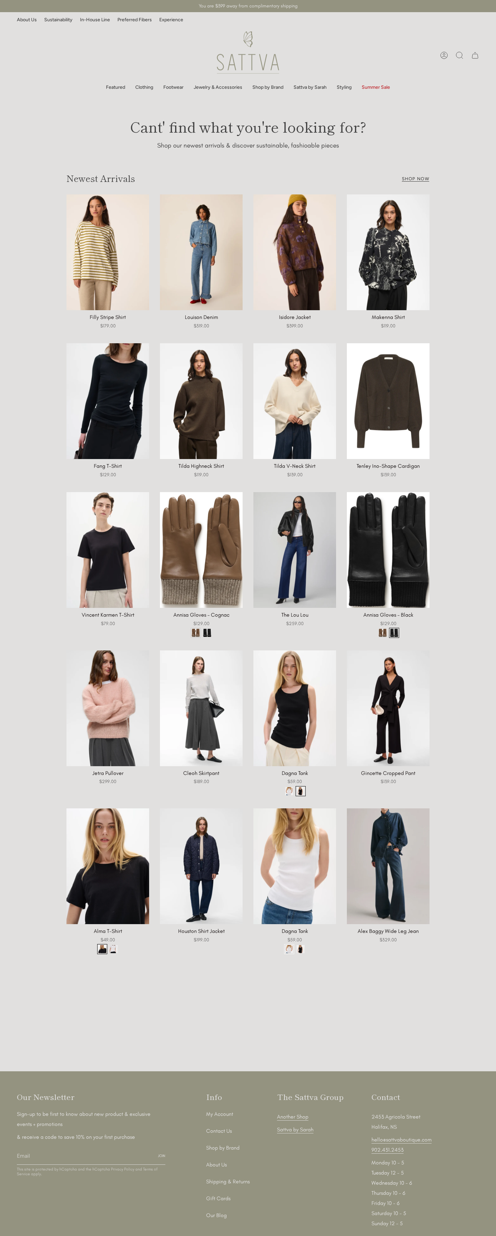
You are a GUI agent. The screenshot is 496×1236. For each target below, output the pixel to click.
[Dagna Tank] (294, 708)
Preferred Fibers (134, 20)
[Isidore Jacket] (294, 252)
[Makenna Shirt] (388, 252)
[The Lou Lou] (294, 550)
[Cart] (475, 55)
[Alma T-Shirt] (107, 866)
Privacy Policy (122, 1169)
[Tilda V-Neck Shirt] (294, 401)
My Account (219, 1114)
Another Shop (292, 1116)
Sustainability (58, 20)
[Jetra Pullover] (107, 708)
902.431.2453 (387, 1150)
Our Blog (216, 1215)
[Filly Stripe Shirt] (107, 252)
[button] (115, 88)
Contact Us (219, 1131)
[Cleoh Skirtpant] (201, 708)
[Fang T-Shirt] (107, 401)
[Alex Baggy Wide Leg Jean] (388, 866)
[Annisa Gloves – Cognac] (201, 550)
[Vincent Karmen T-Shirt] (107, 550)
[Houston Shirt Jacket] (201, 866)
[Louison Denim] (201, 252)
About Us (27, 20)
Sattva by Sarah (295, 1129)
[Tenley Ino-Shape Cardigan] (388, 401)
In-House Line (95, 20)
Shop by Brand (223, 1148)
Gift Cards (218, 1198)
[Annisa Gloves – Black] (388, 550)
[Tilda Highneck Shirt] (201, 401)
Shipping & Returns (228, 1181)
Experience (171, 20)
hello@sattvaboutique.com (401, 1139)
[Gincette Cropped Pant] (388, 708)
